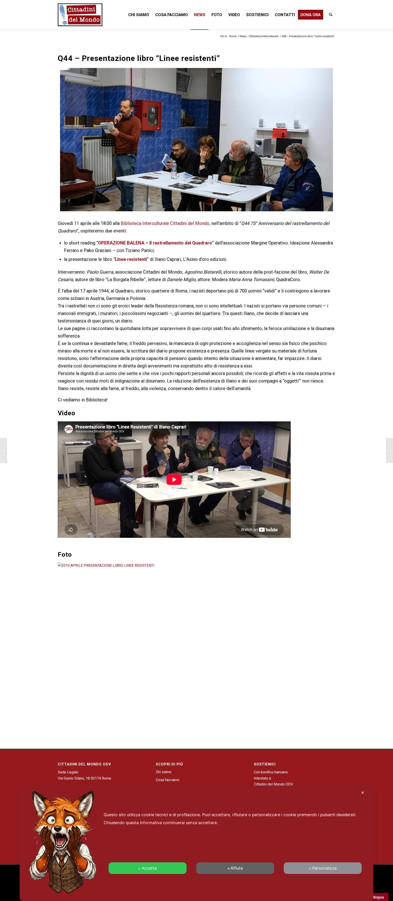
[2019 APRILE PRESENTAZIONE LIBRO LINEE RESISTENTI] (174, 565)
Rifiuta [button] (237, 868)
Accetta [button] (149, 868)
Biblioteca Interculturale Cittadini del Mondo (165, 223)
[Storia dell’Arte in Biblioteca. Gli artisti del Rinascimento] (389, 450)
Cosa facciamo (167, 780)
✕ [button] (362, 792)
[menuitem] (138, 15)
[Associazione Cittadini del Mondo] (80, 15)
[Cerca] (330, 15)
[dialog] (196, 843)
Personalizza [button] (324, 868)
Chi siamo (163, 772)
